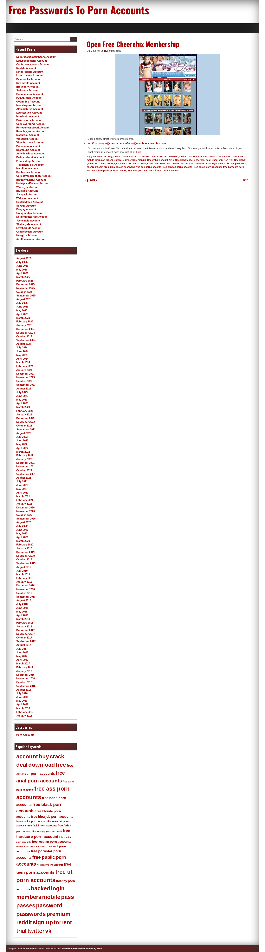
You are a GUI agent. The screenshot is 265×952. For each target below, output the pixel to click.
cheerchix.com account (133, 163)
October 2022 (24, 425)
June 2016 (22, 697)
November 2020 (25, 511)
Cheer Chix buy (103, 156)
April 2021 (22, 492)
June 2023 (22, 396)
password (49, 905)
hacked (40, 888)
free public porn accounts (112, 170)
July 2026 (22, 262)
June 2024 (22, 351)
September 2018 (26, 596)
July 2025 (22, 303)
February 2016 (24, 712)
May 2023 (21, 399)
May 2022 (21, 444)
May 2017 (21, 656)
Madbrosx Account (27, 135)
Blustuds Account (27, 190)
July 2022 (22, 436)
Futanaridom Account (29, 97)
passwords (31, 914)
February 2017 (24, 667)
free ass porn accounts (148, 167)
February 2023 (24, 410)
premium (58, 914)
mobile (51, 897)
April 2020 (22, 537)
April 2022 (22, 448)
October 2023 (24, 381)
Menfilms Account (27, 168)
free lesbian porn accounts (51, 841)
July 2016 (22, 693)
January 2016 (24, 715)
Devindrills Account (28, 83)
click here (135, 152)
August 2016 (23, 689)
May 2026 (21, 269)
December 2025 (25, 284)
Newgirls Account (26, 235)
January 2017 (24, 671)
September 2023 (26, 384)
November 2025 (25, 288)
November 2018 (25, 589)
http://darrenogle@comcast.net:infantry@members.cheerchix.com (126, 143)
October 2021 (24, 470)
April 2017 (22, 659)
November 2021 (25, 466)
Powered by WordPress (73, 948)
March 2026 (23, 277)
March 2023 (23, 407)
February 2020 (24, 544)
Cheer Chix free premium (193, 156)
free (61, 765)
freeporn (116, 51)
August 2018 (23, 600)
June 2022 (22, 440)
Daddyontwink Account (30, 157)
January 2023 (24, 414)
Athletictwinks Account (30, 153)
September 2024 (26, 340)
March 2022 (23, 451)
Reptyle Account (26, 68)
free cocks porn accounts (208, 167)
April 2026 (22, 273)
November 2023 (25, 377)
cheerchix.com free (182, 163)
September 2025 (26, 295)
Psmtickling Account (28, 161)
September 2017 (26, 641)
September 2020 (26, 518)
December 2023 (25, 373)
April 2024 (22, 358)
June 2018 (22, 608)
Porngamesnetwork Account (33, 127)
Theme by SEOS (94, 948)
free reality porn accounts (50, 865)
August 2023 (23, 388)
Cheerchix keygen (109, 163)
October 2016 (24, 682)
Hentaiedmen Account (29, 202)
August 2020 (23, 522)
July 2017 (22, 648)
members (28, 897)
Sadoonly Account (27, 90)
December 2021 (25, 462)
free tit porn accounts (167, 170)
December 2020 (25, 507)
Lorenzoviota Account (29, 75)
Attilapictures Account (29, 109)
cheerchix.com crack (159, 163)
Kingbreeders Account (29, 71)
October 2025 (24, 291)
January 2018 (24, 626)
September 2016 (26, 686)
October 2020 (24, 514)
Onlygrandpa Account (29, 213)
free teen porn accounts (140, 170)
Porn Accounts (25, 734)
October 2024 (24, 336)
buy (44, 756)
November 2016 (25, 678)
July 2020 (22, 526)
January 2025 (24, 325)
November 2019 (25, 555)
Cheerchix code (184, 160)
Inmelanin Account (27, 116)
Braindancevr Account (29, 94)
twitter (35, 931)
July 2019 (22, 570)
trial (21, 931)
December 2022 (25, 418)
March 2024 (23, 362)
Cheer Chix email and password (131, 156)
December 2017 (25, 630)
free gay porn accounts (49, 831)
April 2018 (22, 615)
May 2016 (21, 700)
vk (48, 931)
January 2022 (24, 459)
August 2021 (23, 477)
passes (25, 905)
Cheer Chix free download (164, 156)
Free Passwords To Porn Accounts (78, 9)
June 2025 (22, 306)
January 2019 (24, 581)
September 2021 (26, 474)
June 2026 (22, 265)
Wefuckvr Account (27, 198)
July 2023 (22, 392)
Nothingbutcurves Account (32, 216)
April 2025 (22, 314)
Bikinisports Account (29, 120)
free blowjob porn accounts (177, 167)
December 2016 (25, 674)
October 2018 (24, 593)
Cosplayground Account (30, 123)
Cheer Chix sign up (135, 160)
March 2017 (23, 663)
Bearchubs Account (28, 149)
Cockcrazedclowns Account (32, 64)
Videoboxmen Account (30, 142)
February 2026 (24, 280)
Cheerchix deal (202, 160)
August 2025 (23, 299)
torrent (63, 922)
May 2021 (21, 489)
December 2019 (25, 552)
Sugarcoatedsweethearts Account (36, 56)
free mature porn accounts (31, 846)
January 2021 (24, 503)
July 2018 (22, 604)
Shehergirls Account (28, 224)
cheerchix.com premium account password (111, 167)
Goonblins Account (28, 101)
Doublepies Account (28, 172)
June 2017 (22, 652)
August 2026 (23, 258)
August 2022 (23, 433)
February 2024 (24, 366)
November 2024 (25, 332)
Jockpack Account (27, 194)
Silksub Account (26, 205)
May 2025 (21, 310)
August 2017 (23, 645)
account (27, 756)
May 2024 (21, 355)
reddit (24, 922)
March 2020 (23, 540)
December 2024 (25, 329)
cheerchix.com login (206, 163)
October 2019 (24, 559)
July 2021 (22, 481)
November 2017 (25, 633)
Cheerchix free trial (222, 160)
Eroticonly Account (27, 86)
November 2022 (25, 421)
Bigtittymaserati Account (31, 179)
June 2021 (22, 485)
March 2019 (23, 574)
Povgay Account (26, 209)
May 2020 (21, 533)
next (247, 180)
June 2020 (22, 529)
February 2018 (24, 622)
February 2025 (24, 321)
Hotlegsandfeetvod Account (32, 183)
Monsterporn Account (29, 105)
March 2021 (23, 496)
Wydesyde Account (27, 187)
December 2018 (25, 585)
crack (57, 756)
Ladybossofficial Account (31, 60)
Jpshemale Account (28, 220)
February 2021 (24, 500)
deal (22, 765)
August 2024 (23, 343)
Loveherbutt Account (28, 228)
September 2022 (26, 429)
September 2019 (26, 563)
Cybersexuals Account (29, 231)
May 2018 (21, 611)
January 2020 (24, 548)
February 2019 (24, 578)
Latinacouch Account (29, 112)
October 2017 (24, 637)
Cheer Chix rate (115, 160)
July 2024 (22, 347)
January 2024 (24, 370)
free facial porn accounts (42, 825)
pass (67, 897)
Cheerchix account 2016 (160, 160)
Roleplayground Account (31, 131)
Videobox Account (27, 138)
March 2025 (23, 317)
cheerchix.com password (232, 163)
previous (91, 180)
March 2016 (23, 708)
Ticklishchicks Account (30, 164)
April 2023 (22, 403)
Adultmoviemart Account (31, 239)
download (41, 765)
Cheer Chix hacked (219, 156)
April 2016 (22, 704)
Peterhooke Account (28, 79)
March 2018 (23, 619)
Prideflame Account (28, 146)
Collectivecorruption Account (33, 175)
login (58, 888)
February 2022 (24, 455)
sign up (43, 922)
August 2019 (23, 567)
